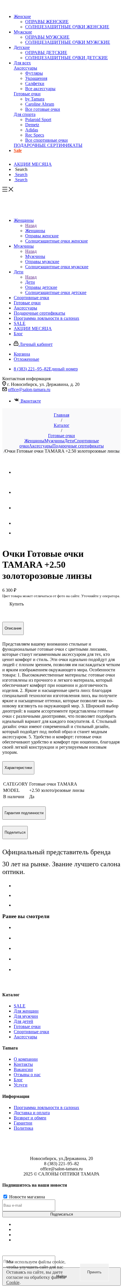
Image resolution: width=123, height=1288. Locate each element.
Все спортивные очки (46, 140)
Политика (23, 1128)
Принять (94, 1272)
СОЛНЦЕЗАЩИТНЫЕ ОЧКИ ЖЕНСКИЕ (67, 26)
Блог (18, 1079)
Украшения (36, 78)
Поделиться (15, 832)
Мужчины (35, 256)
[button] (20, 169)
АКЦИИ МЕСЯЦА (33, 164)
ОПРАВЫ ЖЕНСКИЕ (47, 21)
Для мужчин (26, 1016)
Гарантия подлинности (24, 813)
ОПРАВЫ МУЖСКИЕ (47, 37)
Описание (13, 628)
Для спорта (24, 114)
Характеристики (18, 768)
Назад (31, 225)
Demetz (32, 124)
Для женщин (26, 1011)
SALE (19, 1005)
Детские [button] (22, 47)
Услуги (20, 1084)
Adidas (31, 129)
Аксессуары (25, 68)
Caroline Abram (39, 104)
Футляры (34, 73)
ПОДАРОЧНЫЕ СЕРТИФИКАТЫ (48, 145)
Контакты (23, 1064)
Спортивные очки (31, 1031)
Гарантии (23, 1123)
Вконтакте (31, 401)
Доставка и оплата (32, 1112)
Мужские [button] (23, 31)
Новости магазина (26, 1196)
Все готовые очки (42, 109)
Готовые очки (27, 93)
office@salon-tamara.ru (29, 389)
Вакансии (23, 1069)
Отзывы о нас (27, 1074)
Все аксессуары (40, 88)
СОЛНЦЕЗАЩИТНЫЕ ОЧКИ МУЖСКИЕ (67, 42)
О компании (26, 1059)
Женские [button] (22, 16)
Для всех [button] (22, 62)
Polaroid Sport (38, 119)
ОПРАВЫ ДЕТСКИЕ (46, 52)
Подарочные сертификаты (78, 445)
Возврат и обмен (30, 1117)
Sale (18, 150)
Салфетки (34, 83)
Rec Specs (34, 135)
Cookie (12, 1282)
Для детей (23, 1021)
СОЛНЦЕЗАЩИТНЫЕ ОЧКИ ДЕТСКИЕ (66, 57)
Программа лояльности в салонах (46, 1107)
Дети (30, 282)
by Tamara (34, 98)
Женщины (35, 230)
